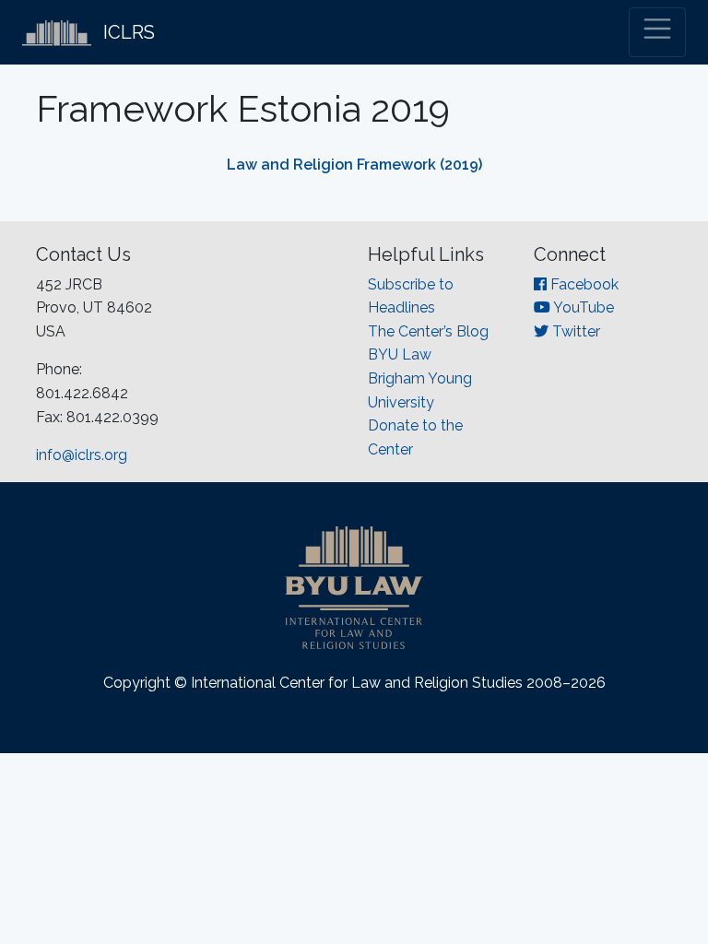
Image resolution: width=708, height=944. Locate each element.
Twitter (574, 331)
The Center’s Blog (428, 331)
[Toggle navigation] (657, 32)
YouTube (582, 307)
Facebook (583, 284)
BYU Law (399, 354)
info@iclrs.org (81, 455)
